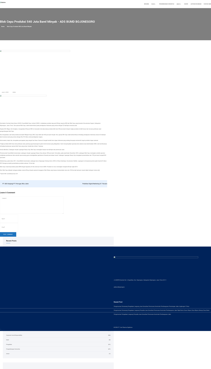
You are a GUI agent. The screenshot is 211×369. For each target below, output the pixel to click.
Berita (179, 4)
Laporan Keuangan (196, 4)
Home (3, 26)
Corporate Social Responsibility (14, 335)
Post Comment (8, 234)
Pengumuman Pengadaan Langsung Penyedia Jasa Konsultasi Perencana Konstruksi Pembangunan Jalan (142, 314)
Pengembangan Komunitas (166, 4)
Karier (186, 4)
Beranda (146, 4)
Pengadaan (9, 344)
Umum (7, 353)
